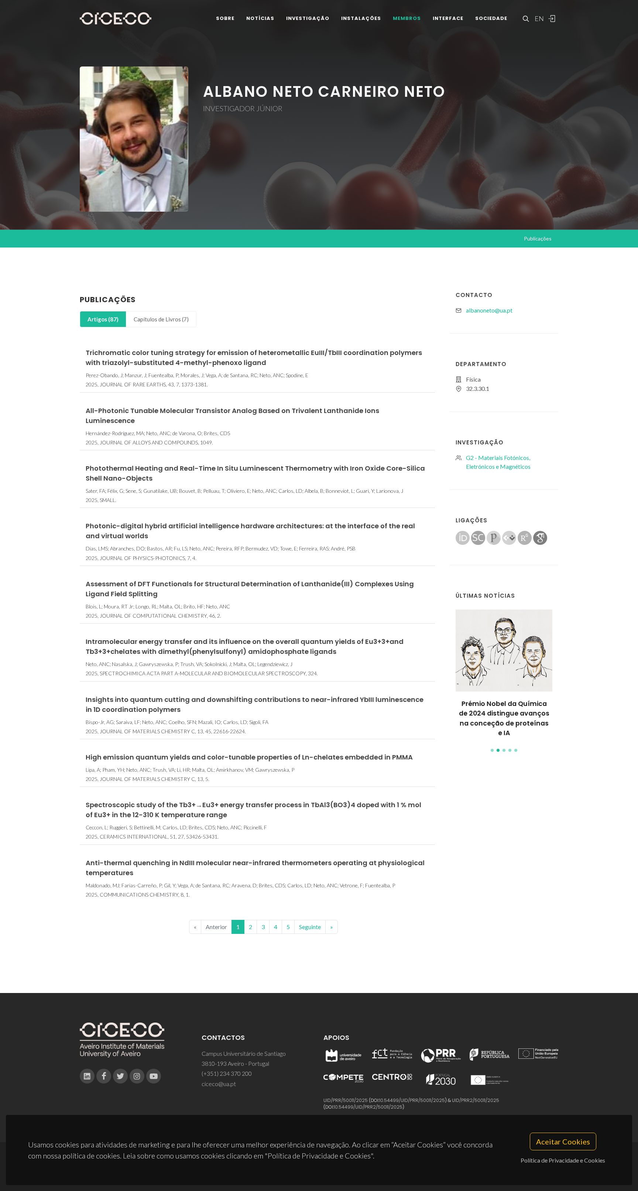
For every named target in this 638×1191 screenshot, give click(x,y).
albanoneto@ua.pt (489, 310)
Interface (448, 18)
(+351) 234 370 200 (227, 1073)
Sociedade (491, 18)
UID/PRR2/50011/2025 (475, 1100)
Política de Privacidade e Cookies (563, 1160)
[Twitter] (120, 1076)
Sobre (225, 18)
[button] (492, 750)
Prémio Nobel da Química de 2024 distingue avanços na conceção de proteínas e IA (504, 718)
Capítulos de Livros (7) (161, 319)
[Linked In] (87, 1076)
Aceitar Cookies (563, 1141)
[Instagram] (137, 1076)
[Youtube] (153, 1076)
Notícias (260, 18)
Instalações (361, 18)
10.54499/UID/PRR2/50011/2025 (368, 1107)
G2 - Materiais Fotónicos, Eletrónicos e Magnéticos (498, 462)
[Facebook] (103, 1076)
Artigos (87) (103, 319)
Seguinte (310, 926)
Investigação (307, 18)
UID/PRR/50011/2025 (345, 1100)
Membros (407, 18)
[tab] (103, 319)
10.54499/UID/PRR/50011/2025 (412, 1100)
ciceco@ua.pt (219, 1083)
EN (538, 18)
